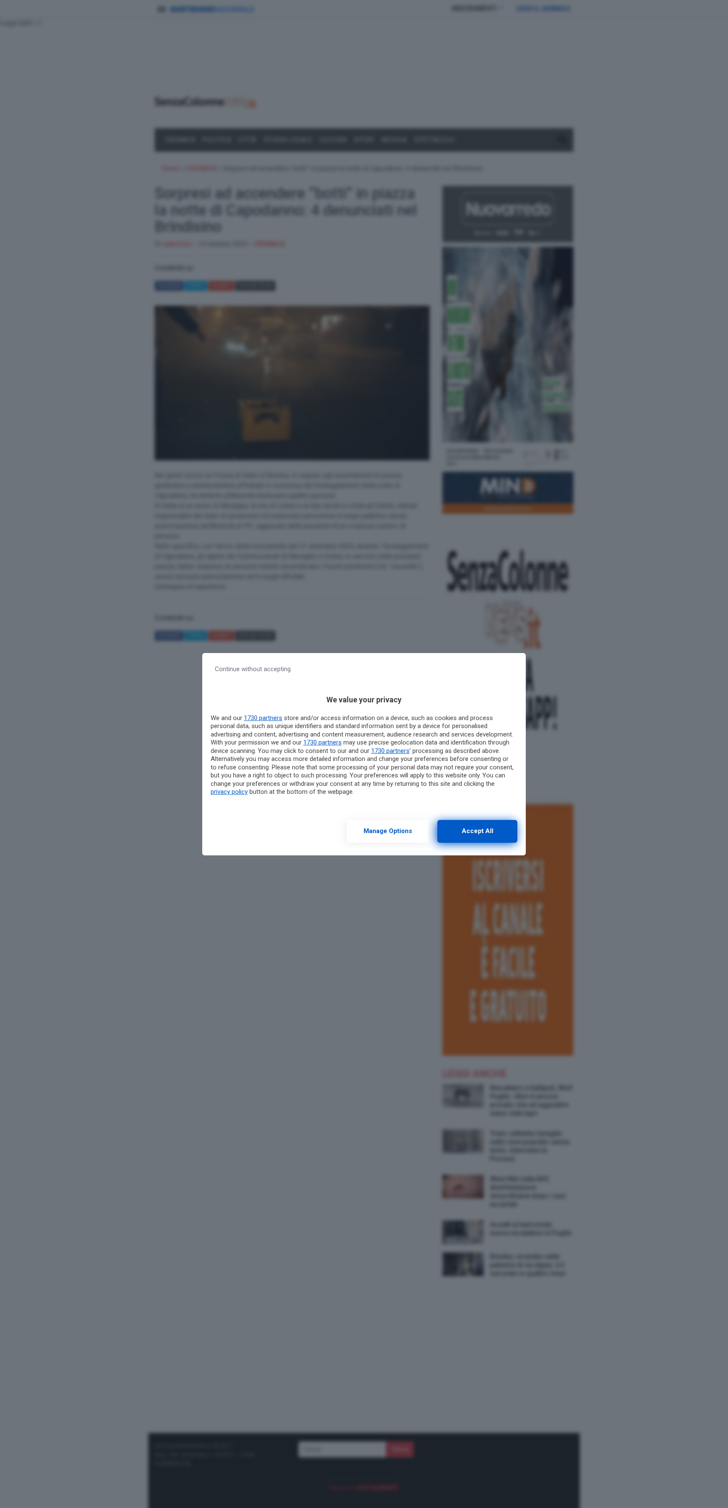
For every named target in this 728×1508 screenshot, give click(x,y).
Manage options (388, 831)
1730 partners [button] (263, 718)
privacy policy (229, 792)
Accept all (477, 831)
